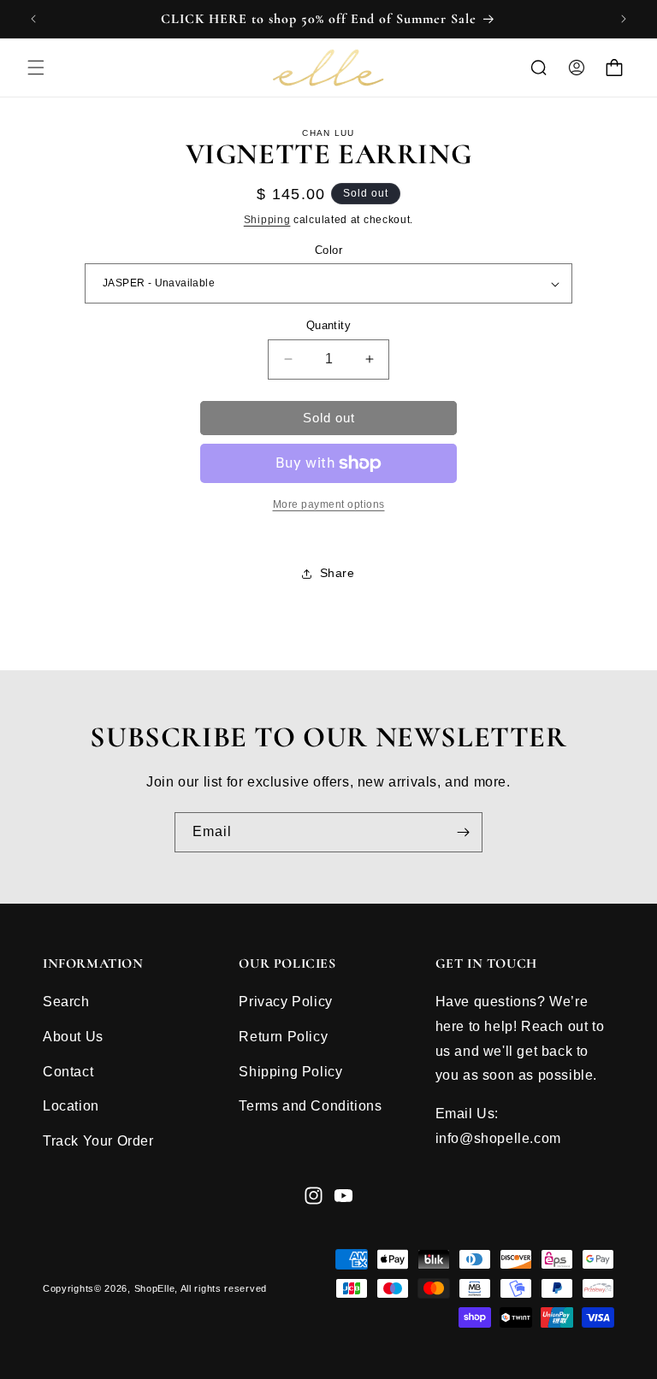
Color (328, 250)
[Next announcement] (623, 19)
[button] (36, 67)
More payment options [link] (329, 504)
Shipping (267, 220)
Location (71, 1106)
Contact (68, 1071)
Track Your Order (98, 1141)
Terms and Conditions (310, 1106)
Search (66, 1001)
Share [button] (337, 573)
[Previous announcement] (33, 19)
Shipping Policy (290, 1071)
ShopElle (154, 1288)
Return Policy (283, 1036)
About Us (73, 1036)
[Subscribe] (463, 832)
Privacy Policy (285, 1001)
